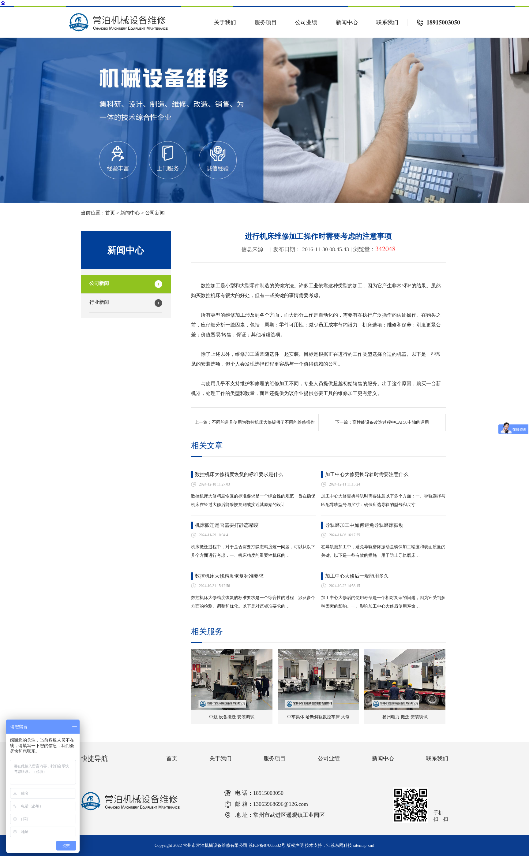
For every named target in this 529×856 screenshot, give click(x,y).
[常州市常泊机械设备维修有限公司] (118, 15)
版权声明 (295, 845)
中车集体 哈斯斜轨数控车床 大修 (318, 717)
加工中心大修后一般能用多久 (357, 576)
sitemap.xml (363, 845)
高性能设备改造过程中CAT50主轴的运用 (390, 422)
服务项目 (266, 22)
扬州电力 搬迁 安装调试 (405, 717)
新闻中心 (347, 22)
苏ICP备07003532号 (267, 845)
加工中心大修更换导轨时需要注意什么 (366, 474)
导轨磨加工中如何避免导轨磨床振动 (364, 525)
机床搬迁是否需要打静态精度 (227, 525)
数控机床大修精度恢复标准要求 (229, 576)
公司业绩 (306, 22)
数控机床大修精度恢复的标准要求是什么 (239, 474)
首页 (110, 212)
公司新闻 (155, 212)
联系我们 (387, 22)
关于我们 (225, 22)
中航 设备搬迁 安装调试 (231, 717)
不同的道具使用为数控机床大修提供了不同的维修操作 (263, 422)
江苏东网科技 (339, 845)
